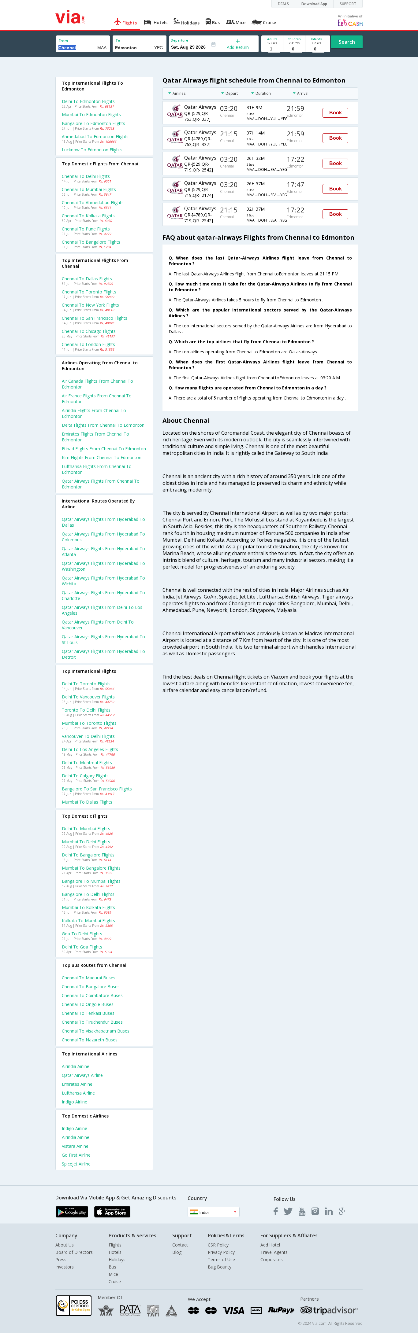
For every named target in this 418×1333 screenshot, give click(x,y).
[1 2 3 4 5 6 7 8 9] (272, 49)
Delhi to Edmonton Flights (88, 101)
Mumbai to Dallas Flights (87, 802)
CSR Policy (218, 1245)
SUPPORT (348, 3)
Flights (115, 1245)
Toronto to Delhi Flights (86, 710)
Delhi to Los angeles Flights (90, 749)
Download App (314, 3)
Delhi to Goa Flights (82, 947)
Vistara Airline (75, 1146)
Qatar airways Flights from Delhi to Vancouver (98, 625)
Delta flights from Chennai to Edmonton (103, 425)
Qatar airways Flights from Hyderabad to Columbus (103, 537)
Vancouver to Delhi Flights (88, 736)
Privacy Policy (221, 1252)
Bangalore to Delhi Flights (88, 894)
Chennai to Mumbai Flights (89, 189)
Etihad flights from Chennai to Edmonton (104, 448)
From (63, 40)
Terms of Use (221, 1259)
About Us (64, 1245)
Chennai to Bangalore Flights (91, 242)
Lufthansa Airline (78, 1093)
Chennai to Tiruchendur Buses (92, 1022)
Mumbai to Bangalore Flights (91, 868)
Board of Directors (74, 1252)
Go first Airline (76, 1155)
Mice (113, 1274)
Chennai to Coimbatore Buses (92, 995)
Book (335, 112)
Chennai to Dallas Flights (87, 279)
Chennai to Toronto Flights (89, 292)
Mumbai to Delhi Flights (86, 842)
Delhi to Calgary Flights (85, 776)
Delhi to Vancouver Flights (88, 697)
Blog (176, 1252)
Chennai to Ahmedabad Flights (93, 202)
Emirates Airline (77, 1084)
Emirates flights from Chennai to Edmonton (95, 437)
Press (60, 1259)
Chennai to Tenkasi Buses (88, 1013)
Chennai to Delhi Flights (86, 176)
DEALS (283, 3)
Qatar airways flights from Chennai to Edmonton (101, 484)
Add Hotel (270, 1245)
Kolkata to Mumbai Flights (88, 920)
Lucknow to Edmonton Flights (92, 150)
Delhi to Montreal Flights (87, 762)
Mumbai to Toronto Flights (89, 723)
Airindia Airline (75, 1066)
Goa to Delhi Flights (82, 934)
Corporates (271, 1259)
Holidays (117, 1259)
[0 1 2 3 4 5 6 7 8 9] (294, 49)
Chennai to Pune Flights (86, 229)
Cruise (115, 1281)
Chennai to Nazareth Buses (90, 1040)
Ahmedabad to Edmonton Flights (95, 136)
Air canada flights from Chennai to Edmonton (97, 384)
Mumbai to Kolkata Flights (88, 907)
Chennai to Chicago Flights (89, 331)
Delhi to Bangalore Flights (88, 855)
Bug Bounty (219, 1267)
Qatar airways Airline (82, 1075)
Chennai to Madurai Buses (88, 978)
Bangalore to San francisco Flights (97, 789)
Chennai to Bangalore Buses (91, 986)
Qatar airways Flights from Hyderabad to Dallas (103, 522)
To (117, 40)
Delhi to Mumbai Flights (86, 828)
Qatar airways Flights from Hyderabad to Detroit (103, 654)
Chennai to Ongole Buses (88, 1004)
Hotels (115, 1252)
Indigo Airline (74, 1102)
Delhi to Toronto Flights (86, 684)
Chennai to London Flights (88, 344)
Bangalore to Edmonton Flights (93, 123)
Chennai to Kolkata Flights (88, 216)
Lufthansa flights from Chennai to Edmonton (97, 469)
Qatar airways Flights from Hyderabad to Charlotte (103, 595)
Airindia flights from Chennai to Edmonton (94, 413)
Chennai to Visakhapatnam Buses (95, 1031)
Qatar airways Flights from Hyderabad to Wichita (103, 581)
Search (347, 42)
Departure (179, 40)
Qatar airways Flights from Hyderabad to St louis (103, 639)
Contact (180, 1245)
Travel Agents (274, 1252)
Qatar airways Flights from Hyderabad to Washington (103, 566)
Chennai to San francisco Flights (94, 318)
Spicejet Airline (76, 1164)
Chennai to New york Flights (90, 305)
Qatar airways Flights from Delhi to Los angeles (102, 610)
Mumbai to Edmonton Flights (91, 114)
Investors (64, 1267)
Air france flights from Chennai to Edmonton (97, 398)
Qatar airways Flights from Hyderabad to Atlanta (103, 551)
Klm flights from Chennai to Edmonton (101, 457)
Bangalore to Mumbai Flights (91, 881)
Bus (112, 1267)
